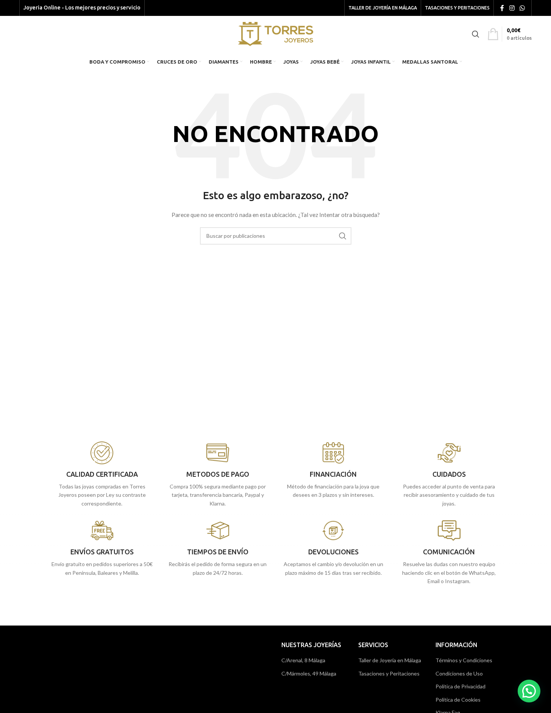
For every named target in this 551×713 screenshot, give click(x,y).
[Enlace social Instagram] (512, 8)
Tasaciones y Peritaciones (389, 673)
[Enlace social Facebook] (502, 8)
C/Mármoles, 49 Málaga (308, 673)
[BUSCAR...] (342, 236)
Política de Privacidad (460, 686)
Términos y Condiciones (463, 660)
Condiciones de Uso (459, 673)
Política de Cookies (458, 699)
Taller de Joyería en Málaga (389, 660)
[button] (529, 691)
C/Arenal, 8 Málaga (303, 660)
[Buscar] (475, 34)
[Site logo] (275, 33)
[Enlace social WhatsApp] (522, 8)
